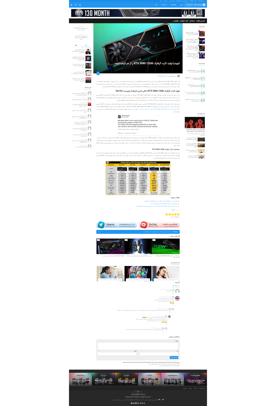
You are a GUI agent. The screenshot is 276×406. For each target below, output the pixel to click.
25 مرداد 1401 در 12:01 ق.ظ (165, 289)
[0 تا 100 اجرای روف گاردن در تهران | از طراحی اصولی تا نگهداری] (201, 145)
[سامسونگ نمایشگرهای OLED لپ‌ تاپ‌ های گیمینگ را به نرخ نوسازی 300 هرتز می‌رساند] (202, 41)
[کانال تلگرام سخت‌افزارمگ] (140, 403)
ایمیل (135, 351)
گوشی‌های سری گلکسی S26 (182, 1)
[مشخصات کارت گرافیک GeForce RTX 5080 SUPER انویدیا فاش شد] (166, 246)
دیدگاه (175, 286)
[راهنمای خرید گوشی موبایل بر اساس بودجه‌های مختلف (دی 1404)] (149, 379)
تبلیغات (190, 388)
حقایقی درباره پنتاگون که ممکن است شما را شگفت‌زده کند (191, 139)
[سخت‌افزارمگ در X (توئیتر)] (134, 403)
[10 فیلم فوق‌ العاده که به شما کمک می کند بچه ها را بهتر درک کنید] (138, 273)
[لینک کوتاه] (158, 76)
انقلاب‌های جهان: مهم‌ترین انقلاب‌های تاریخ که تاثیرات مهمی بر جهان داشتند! (196, 130)
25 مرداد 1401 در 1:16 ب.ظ (158, 316)
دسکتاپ (192, 21)
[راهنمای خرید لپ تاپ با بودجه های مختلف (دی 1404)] (103, 379)
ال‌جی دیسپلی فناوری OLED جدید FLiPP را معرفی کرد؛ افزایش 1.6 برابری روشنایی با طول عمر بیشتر (192, 56)
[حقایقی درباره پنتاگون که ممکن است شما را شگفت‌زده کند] (201, 139)
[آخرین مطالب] (86, 45)
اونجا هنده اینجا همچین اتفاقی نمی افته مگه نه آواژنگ (80, 105)
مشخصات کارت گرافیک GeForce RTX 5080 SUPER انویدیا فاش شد (168, 256)
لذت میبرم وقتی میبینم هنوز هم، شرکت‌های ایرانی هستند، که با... (80, 123)
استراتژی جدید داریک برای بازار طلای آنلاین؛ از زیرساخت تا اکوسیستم (78, 80)
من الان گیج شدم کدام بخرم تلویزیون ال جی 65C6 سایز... (79, 117)
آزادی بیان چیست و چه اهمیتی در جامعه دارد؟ (192, 156)
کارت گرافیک (184, 21)
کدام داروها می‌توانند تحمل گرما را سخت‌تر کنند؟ (167, 280)
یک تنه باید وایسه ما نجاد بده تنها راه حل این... (79, 111)
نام (177, 351)
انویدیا (173, 210)
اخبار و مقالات (189, 5)
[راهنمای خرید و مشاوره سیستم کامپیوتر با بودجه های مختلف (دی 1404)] (172, 379)
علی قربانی (172, 76)
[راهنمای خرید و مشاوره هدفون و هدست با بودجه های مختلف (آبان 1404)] (195, 379)
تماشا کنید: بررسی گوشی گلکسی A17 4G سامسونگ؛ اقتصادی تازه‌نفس (192, 93)
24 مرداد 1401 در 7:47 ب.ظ (165, 297)
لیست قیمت (164, 5)
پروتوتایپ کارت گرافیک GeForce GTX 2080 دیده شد (164, 204)
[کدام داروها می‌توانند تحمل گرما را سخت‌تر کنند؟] (165, 273)
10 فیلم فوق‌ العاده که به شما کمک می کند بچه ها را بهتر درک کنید (138, 280)
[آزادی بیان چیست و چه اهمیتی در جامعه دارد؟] (201, 157)
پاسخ (173, 293)
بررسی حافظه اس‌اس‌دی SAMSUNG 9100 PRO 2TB (192, 78)
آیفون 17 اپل (171, 1)
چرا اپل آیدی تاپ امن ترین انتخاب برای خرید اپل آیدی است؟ (159, 232)
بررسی (181, 5)
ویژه (156, 5)
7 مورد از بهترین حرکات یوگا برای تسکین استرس (191, 151)
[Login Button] (71, 5)
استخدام (185, 388)
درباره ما (195, 388)
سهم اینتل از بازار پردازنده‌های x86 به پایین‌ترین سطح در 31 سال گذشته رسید (78, 58)
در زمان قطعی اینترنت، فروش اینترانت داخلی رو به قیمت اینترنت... (79, 94)
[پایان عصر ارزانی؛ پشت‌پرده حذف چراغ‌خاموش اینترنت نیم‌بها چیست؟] (88, 66)
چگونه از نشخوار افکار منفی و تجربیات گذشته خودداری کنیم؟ (110, 280)
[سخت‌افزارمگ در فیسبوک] (136, 403)
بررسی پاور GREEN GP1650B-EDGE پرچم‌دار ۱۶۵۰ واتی (192, 33)
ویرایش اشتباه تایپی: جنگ (81, 147)
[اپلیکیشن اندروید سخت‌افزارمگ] (142, 403)
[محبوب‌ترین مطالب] (76, 45)
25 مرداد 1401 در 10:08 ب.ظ (155, 328)
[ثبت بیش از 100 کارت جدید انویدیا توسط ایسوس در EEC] (138, 246)
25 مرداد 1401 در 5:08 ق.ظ (162, 309)
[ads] (138, 13)
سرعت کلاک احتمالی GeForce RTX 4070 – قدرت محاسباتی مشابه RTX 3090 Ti (157, 206)
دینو (161, 1)
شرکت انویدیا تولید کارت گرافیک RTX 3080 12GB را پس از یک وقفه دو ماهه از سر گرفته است (156, 109)
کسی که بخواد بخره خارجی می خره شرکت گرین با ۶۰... (80, 135)
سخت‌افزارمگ (202, 388)
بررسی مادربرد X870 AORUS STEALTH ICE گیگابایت (194, 86)
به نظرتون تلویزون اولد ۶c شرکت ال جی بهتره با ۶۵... (80, 129)
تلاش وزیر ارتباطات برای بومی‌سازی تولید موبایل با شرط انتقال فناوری (78, 51)
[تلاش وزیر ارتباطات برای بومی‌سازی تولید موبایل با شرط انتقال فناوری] (88, 51)
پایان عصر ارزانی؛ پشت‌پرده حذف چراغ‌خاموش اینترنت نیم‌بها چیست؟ (77, 65)
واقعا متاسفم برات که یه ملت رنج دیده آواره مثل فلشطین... (79, 141)
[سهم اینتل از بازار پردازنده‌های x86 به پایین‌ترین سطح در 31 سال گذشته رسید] (88, 58)
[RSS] (144, 403)
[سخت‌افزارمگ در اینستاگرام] (138, 403)
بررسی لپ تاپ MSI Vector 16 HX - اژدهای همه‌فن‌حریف (192, 100)
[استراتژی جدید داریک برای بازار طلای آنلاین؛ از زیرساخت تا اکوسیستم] (88, 80)
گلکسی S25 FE (193, 1)
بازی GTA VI (201, 1)
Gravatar (167, 366)
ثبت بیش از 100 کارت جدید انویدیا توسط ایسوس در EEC (139, 256)
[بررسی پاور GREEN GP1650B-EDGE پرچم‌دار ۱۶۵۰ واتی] (202, 34)
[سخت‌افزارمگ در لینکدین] (131, 403)
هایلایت (176, 21)
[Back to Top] (138, 391)
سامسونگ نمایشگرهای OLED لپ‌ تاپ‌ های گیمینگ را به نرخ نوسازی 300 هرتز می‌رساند (192, 41)
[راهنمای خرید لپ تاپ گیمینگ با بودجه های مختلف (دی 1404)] (80, 379)
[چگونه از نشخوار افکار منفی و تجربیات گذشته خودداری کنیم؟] (110, 273)
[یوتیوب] (159, 224)
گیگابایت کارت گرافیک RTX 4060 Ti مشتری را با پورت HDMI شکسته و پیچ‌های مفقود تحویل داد (192, 48)
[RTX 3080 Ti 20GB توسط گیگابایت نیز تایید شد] (110, 246)
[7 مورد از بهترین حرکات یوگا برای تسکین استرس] (201, 151)
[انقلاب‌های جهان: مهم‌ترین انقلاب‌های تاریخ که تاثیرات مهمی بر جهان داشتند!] (195, 122)
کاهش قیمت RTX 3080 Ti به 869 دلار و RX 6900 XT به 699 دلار (161, 201)
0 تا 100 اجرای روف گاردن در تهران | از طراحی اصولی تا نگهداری (191, 145)
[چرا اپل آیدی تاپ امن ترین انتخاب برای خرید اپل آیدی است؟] (88, 73)
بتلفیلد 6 (165, 1)
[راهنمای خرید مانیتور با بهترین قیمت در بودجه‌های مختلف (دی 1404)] (126, 379)
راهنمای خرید (173, 5)
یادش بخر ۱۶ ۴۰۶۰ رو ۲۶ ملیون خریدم (79, 100)
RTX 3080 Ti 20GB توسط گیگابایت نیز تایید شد (113, 256)
